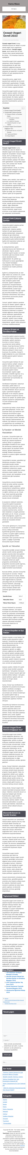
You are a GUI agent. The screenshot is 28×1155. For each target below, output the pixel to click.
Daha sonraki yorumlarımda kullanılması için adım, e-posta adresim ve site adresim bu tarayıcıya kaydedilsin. (13, 1047)
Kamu (5, 1107)
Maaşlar (6, 998)
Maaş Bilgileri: (11, 136)
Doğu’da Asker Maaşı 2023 (10, 1003)
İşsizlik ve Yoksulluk (14, 121)
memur (5, 1114)
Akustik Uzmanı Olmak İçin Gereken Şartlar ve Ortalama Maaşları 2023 (15, 978)
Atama (5, 1099)
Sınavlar (5, 1118)
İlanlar (5, 1104)
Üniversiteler (7, 1123)
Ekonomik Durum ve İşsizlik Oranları (14, 131)
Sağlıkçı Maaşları (8, 1116)
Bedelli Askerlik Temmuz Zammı (13, 1077)
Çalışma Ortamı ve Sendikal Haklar (14, 115)
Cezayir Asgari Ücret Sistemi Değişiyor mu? (13, 127)
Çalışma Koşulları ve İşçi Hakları (14, 123)
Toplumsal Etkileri (12, 134)
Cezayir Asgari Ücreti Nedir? (12, 110)
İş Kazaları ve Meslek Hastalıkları (14, 118)
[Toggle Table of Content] (22, 108)
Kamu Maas (14, 4)
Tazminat (6, 1121)
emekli (5, 1102)
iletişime (22, 1145)
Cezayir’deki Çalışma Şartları (13, 112)
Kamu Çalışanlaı (8, 1109)
